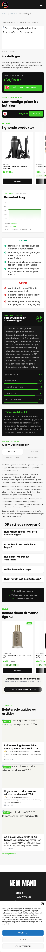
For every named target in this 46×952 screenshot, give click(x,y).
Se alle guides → (9, 853)
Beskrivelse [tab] (12, 452)
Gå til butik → (36, 114)
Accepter (23, 933)
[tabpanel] (23, 491)
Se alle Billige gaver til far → (23, 690)
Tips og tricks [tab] (33, 457)
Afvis (23, 939)
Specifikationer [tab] (12, 457)
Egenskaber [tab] (33, 452)
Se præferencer (23, 946)
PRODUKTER (13, 52)
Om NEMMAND (23, 897)
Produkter (13, 14)
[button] (42, 904)
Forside (4, 14)
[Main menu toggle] (41, 5)
